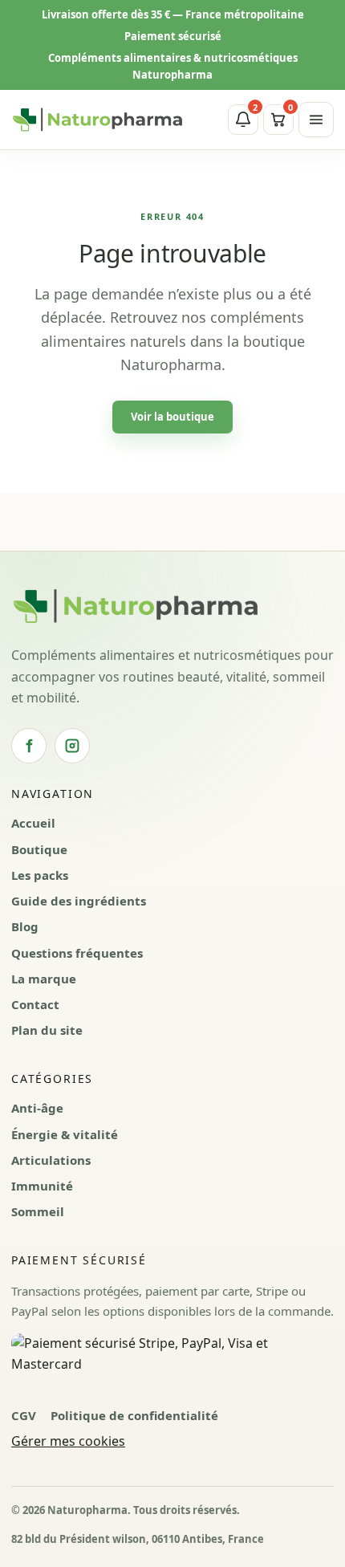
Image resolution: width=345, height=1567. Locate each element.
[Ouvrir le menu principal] (316, 119)
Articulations (51, 1160)
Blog (25, 926)
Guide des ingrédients (78, 901)
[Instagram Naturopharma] (72, 745)
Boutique (39, 849)
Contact (35, 1004)
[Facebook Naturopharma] (29, 745)
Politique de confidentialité (134, 1415)
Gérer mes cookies (68, 1441)
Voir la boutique (172, 416)
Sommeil (37, 1211)
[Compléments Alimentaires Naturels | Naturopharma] (97, 119)
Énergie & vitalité (64, 1134)
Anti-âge (37, 1108)
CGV (23, 1415)
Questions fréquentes (77, 953)
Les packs (39, 875)
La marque (43, 979)
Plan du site (47, 1030)
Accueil (33, 823)
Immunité (42, 1186)
